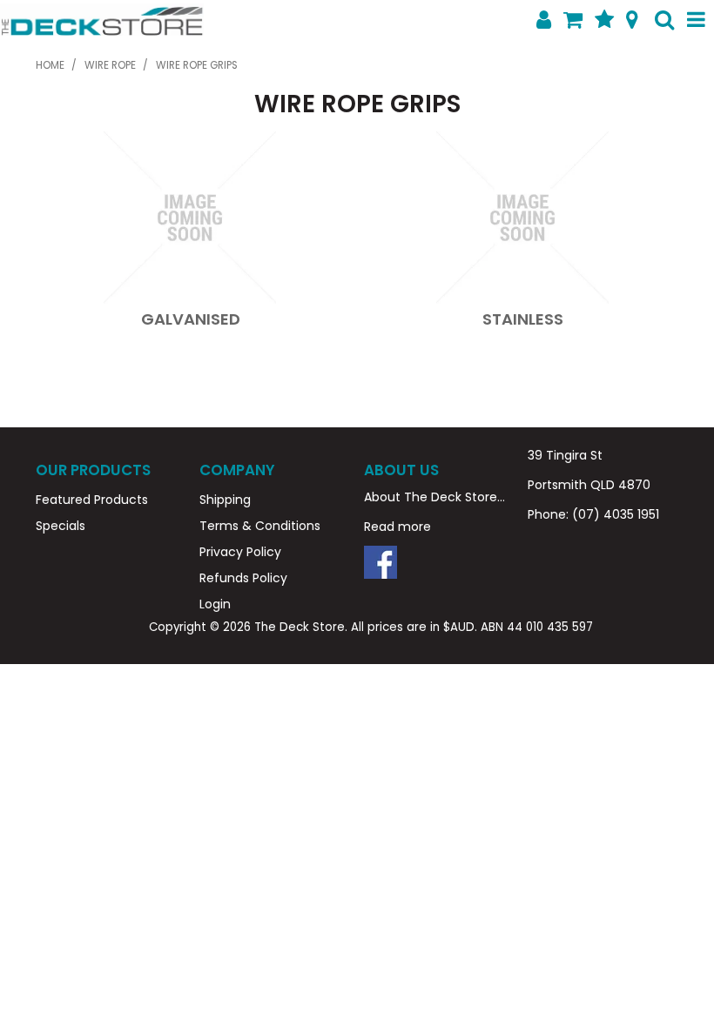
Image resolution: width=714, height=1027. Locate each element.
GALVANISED (190, 319)
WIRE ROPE (110, 65)
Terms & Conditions (259, 525)
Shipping (225, 499)
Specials (60, 525)
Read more (397, 526)
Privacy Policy (240, 551)
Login (215, 604)
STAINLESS (522, 319)
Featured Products (92, 499)
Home (50, 65)
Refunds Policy (243, 578)
